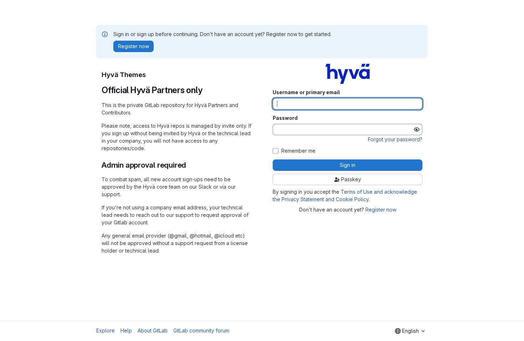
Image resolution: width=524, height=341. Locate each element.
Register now (380, 210)
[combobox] (410, 331)
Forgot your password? (395, 139)
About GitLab (153, 330)
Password (285, 118)
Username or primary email (306, 92)
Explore (105, 330)
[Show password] (416, 129)
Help (126, 330)
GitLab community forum (201, 330)
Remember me (298, 151)
